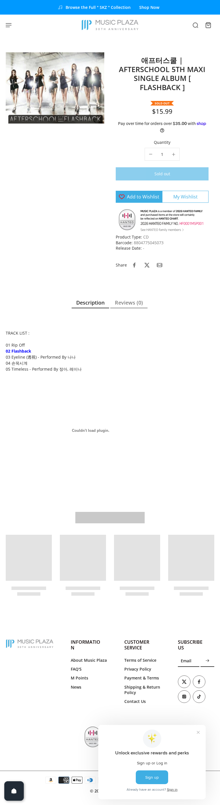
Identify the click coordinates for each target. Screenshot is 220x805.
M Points (79, 678)
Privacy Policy (137, 669)
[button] (162, 173)
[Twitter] (184, 681)
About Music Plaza (89, 660)
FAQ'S (76, 669)
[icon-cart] (208, 25)
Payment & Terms (141, 678)
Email (186, 661)
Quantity (162, 142)
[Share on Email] (159, 265)
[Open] (14, 791)
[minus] (150, 154)
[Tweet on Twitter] (147, 265)
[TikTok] (199, 696)
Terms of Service (140, 660)
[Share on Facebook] (134, 265)
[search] (195, 25)
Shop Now (149, 7)
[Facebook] (199, 681)
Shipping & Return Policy (142, 689)
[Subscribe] (207, 661)
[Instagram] (184, 696)
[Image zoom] (55, 88)
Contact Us (135, 701)
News (76, 687)
